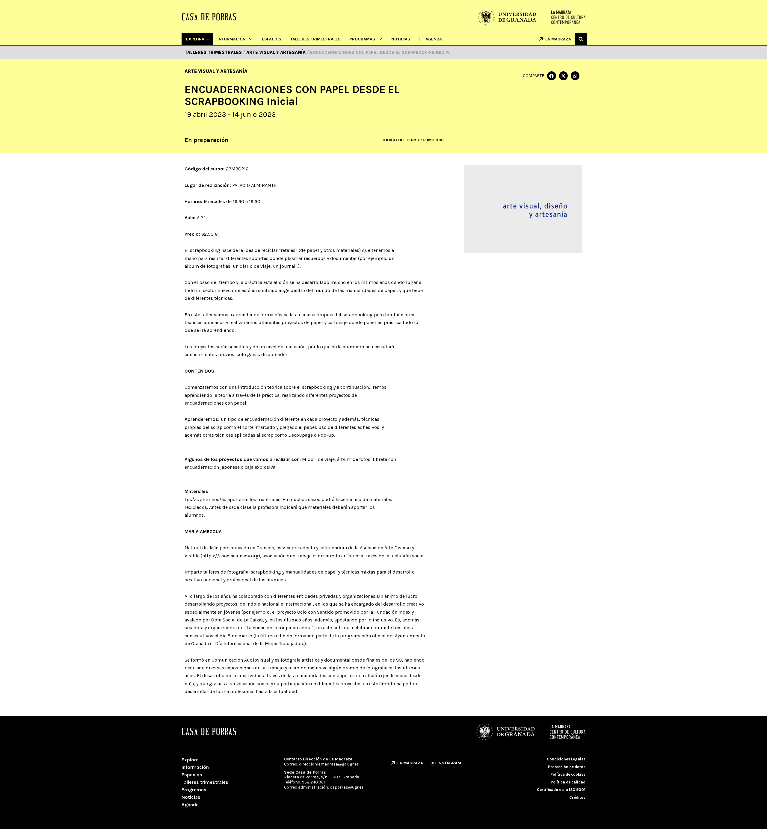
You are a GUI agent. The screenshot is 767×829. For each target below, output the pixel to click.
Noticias (400, 39)
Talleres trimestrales (315, 39)
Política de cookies (567, 774)
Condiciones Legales (566, 759)
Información (232, 39)
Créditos (577, 797)
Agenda (190, 804)
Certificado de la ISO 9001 (561, 789)
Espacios (271, 39)
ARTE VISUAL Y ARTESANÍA (216, 71)
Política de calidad (568, 782)
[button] (581, 39)
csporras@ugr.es (347, 787)
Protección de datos (566, 767)
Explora (190, 760)
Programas (362, 39)
